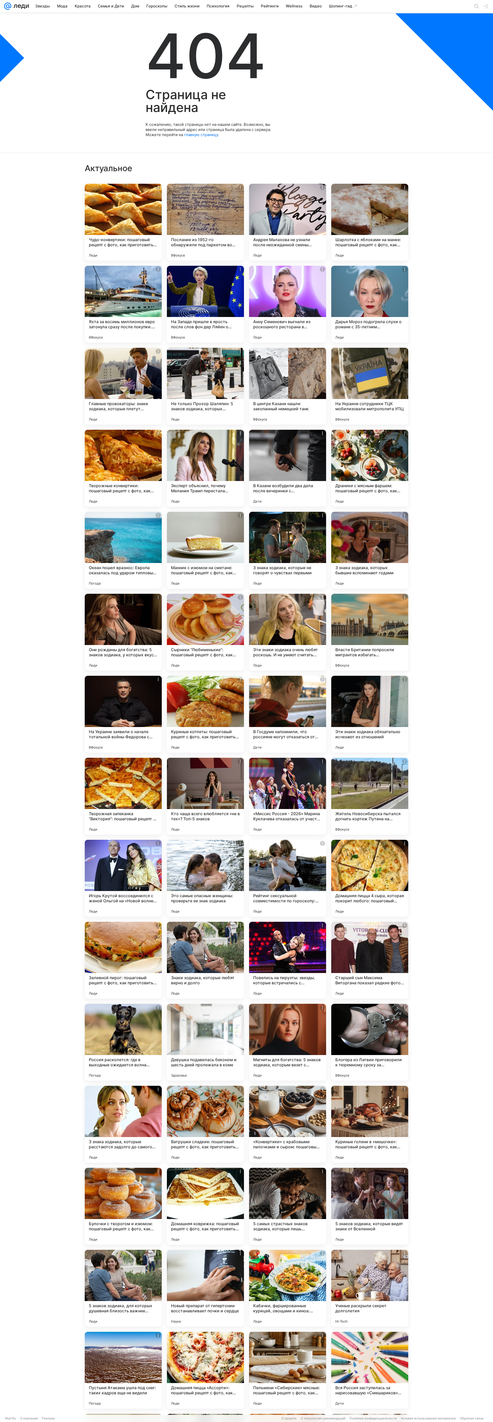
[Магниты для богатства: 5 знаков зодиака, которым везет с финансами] (287, 1042)
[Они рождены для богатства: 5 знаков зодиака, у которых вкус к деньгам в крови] (123, 632)
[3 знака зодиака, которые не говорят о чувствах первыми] (287, 550)
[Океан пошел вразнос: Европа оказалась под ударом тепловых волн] (123, 550)
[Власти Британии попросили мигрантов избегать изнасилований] (369, 632)
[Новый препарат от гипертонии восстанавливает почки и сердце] (205, 1288)
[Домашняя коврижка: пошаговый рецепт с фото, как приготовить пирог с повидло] (205, 1206)
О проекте (289, 1418)
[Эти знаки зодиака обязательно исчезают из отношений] (369, 714)
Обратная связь (472, 1418)
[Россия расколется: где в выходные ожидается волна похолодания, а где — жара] (123, 1042)
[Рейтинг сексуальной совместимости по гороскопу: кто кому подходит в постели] (287, 878)
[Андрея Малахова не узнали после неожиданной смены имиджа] (287, 222)
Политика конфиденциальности (373, 1418)
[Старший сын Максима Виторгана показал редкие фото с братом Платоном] (369, 960)
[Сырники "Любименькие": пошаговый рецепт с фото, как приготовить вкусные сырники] (205, 632)
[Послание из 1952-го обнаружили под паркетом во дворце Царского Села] (205, 222)
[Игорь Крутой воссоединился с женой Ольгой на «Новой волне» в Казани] (123, 878)
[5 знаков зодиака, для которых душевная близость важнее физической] (123, 1288)
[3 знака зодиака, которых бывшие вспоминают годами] (369, 550)
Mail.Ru (10, 1418)
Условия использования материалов (428, 1418)
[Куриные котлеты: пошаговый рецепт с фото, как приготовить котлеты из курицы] (205, 714)
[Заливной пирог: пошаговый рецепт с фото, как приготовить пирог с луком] (123, 960)
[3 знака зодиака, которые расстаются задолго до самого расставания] (123, 1124)
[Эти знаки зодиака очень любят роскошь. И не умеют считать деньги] (287, 632)
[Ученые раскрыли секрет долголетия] (369, 1288)
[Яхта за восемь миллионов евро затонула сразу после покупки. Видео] (123, 304)
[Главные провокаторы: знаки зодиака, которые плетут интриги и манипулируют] (123, 386)
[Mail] (7, 6)
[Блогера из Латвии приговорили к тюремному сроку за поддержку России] (369, 1042)
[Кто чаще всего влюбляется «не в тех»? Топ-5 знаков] (205, 796)
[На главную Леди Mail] (20, 6)
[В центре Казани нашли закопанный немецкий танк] (287, 386)
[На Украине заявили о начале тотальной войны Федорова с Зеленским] (123, 714)
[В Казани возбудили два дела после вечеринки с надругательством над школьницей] (287, 468)
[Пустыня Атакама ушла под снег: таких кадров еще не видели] (123, 1370)
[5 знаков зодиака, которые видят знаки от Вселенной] (369, 1206)
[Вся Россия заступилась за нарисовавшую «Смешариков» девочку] (369, 1370)
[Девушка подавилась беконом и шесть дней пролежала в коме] (205, 1042)
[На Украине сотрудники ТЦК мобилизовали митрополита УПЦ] (369, 386)
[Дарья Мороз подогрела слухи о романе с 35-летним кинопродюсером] (369, 304)
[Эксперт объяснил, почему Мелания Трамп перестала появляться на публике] (205, 468)
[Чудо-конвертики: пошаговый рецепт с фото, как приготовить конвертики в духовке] (123, 222)
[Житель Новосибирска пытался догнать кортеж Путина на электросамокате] (369, 796)
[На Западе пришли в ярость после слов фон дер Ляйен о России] (205, 304)
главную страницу (201, 134)
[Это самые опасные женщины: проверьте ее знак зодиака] (205, 878)
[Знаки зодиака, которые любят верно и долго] (205, 960)
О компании (29, 1418)
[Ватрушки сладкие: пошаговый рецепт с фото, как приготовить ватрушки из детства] (205, 1124)
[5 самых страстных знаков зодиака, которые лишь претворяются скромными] (287, 1206)
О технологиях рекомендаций (323, 1418)
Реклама (48, 1418)
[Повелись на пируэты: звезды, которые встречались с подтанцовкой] (287, 960)
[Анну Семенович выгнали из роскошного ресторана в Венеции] (287, 304)
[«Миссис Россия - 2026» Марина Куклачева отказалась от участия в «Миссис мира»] (287, 796)
